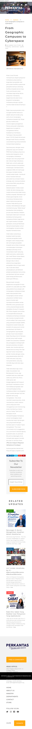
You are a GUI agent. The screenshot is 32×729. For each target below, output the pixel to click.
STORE (8, 702)
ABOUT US (10, 690)
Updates (15, 20)
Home (7, 20)
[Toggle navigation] (28, 9)
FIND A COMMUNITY (16, 660)
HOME (8, 687)
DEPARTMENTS (12, 696)
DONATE (19, 723)
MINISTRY (10, 693)
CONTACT (10, 699)
